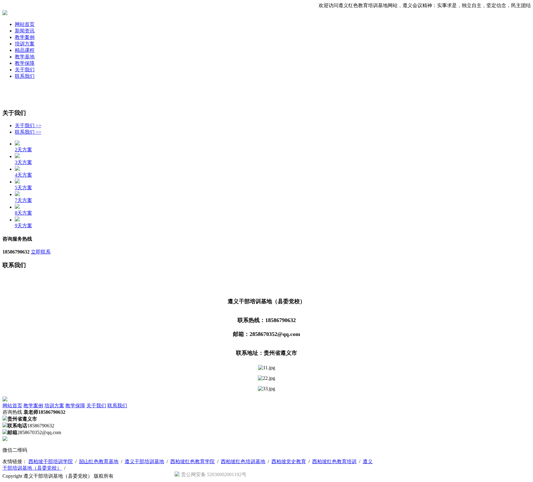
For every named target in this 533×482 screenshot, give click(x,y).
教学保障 (25, 63)
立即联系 (41, 251)
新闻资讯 (25, 30)
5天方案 (23, 187)
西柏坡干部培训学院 (50, 461)
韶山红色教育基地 (98, 461)
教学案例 (25, 37)
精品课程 (25, 50)
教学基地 (25, 56)
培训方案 (25, 43)
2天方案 (23, 149)
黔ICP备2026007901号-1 (140, 476)
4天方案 (23, 175)
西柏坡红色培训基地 (243, 461)
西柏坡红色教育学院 (192, 461)
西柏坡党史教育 (288, 461)
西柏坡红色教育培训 (334, 461)
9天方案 (23, 225)
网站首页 (25, 24)
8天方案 (23, 213)
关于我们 (25, 69)
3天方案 (23, 162)
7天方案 (23, 200)
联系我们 (25, 76)
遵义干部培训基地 (144, 461)
